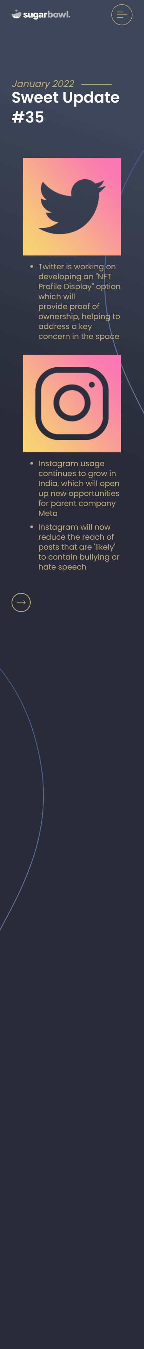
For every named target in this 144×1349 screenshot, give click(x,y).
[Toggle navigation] (121, 14)
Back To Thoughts (21, 602)
